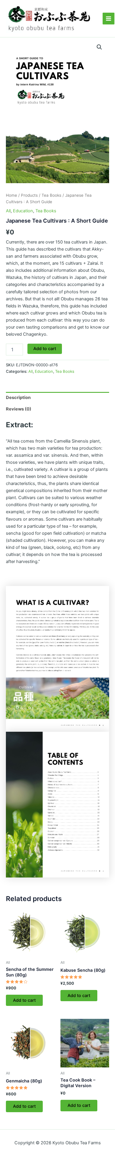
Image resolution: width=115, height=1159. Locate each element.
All (8, 210)
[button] (99, 47)
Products (29, 195)
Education (23, 210)
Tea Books (51, 195)
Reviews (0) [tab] (18, 409)
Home (11, 195)
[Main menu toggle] (108, 18)
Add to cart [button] (24, 1000)
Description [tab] (18, 397)
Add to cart (44, 348)
